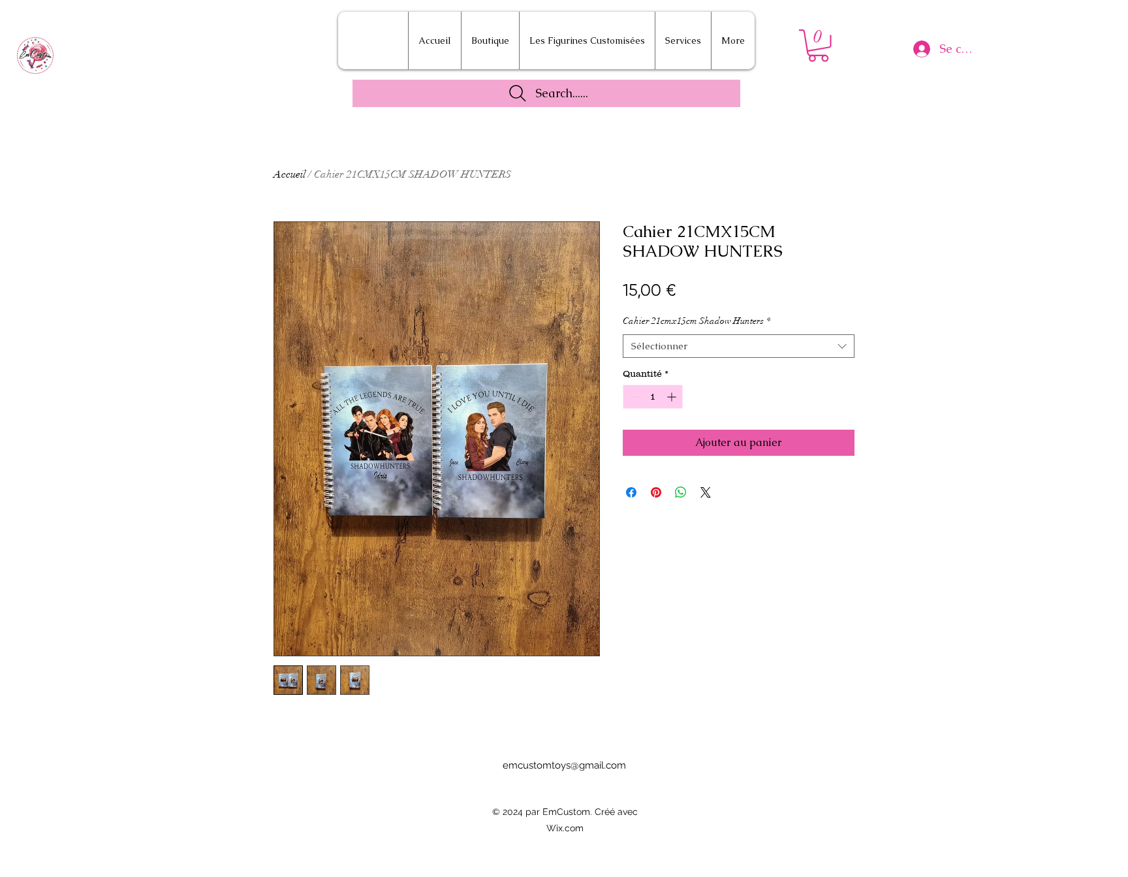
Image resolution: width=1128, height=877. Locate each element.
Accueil (290, 174)
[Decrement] (633, 396)
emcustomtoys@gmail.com (564, 765)
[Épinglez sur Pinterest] (656, 492)
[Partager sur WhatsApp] (681, 492)
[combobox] (738, 346)
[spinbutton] (653, 396)
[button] (818, 45)
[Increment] (673, 396)
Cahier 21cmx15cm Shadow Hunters (696, 321)
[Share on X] (705, 492)
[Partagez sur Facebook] (631, 492)
